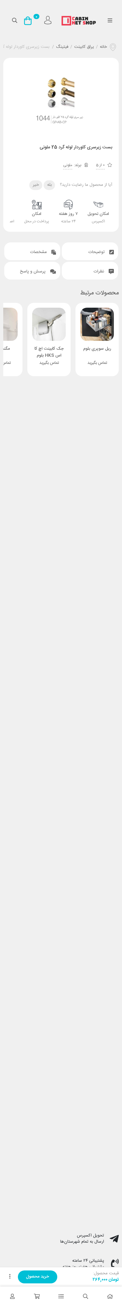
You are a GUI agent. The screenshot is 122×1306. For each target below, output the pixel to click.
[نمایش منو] (109, 21)
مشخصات (39, 252)
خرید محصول (37, 1276)
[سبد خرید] (36, 1296)
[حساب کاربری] (12, 1296)
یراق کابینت (84, 47)
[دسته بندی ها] (61, 1296)
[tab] (90, 251)
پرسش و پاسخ (33, 271)
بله (49, 184)
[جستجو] (85, 1296)
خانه (103, 47)
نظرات (99, 271)
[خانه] (110, 1296)
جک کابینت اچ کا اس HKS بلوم (49, 352)
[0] (29, 21)
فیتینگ (62, 47)
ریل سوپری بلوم (97, 348)
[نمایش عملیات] (9, 1276)
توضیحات (97, 252)
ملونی (67, 165)
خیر (36, 184)
